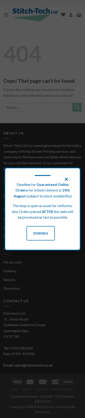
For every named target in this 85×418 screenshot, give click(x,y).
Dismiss (40, 233)
